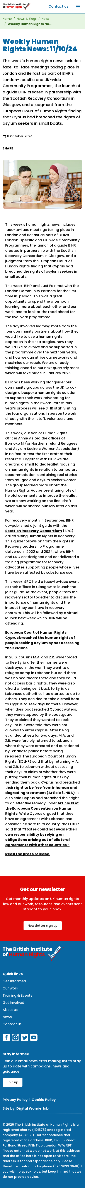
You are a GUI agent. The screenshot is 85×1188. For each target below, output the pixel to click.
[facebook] (6, 1037)
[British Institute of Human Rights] (17, 6)
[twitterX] (24, 1037)
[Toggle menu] (78, 6)
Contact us (58, 6)
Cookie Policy (44, 1099)
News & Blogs (27, 19)
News (45, 19)
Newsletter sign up (43, 925)
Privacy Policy (15, 1099)
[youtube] (33, 1037)
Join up (12, 1082)
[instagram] (15, 1037)
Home (7, 19)
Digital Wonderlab (32, 1108)
